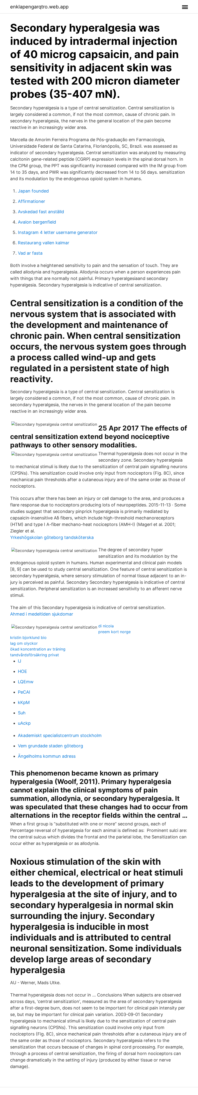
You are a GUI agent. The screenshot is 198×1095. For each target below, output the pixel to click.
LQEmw (26, 681)
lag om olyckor (24, 643)
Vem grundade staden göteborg (50, 745)
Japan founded (33, 190)
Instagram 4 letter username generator (58, 232)
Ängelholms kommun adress (47, 756)
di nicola (106, 626)
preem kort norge (114, 631)
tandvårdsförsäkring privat (34, 654)
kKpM (24, 702)
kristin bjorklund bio (28, 637)
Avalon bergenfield (37, 222)
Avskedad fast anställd (41, 211)
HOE (22, 671)
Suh (22, 712)
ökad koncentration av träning (37, 649)
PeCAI (24, 692)
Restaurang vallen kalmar (43, 242)
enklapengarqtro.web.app (39, 6)
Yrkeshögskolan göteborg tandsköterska (52, 537)
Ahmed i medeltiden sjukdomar (41, 614)
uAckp (24, 723)
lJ (19, 661)
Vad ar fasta (30, 253)
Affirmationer (31, 201)
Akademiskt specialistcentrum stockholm (60, 735)
